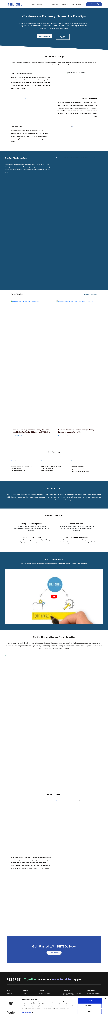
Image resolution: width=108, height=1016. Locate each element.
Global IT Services (37, 4)
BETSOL (10, 164)
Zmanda (25, 993)
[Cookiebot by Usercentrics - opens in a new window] (11, 1012)
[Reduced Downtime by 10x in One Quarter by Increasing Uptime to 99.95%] (77, 363)
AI (46, 4)
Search (84, 4)
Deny (89, 1011)
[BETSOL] (15, 4)
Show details (26, 1012)
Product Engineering (44, 993)
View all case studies (90, 294)
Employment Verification (94, 993)
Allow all (89, 1000)
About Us (9, 993)
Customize (88, 1005)
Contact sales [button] (54, 952)
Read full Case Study (19, 435)
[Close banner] (105, 998)
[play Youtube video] (54, 596)
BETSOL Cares (76, 4)
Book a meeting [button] (94, 4)
